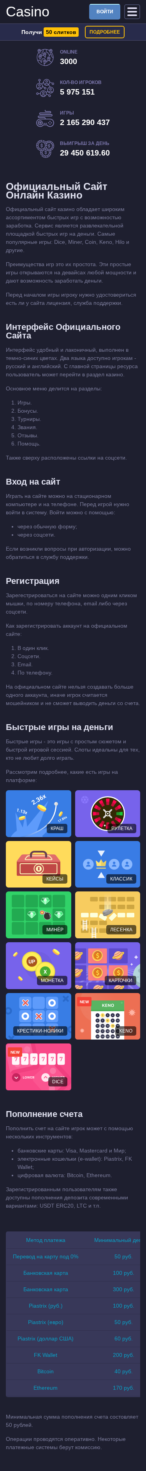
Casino (27, 12)
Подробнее (105, 32)
